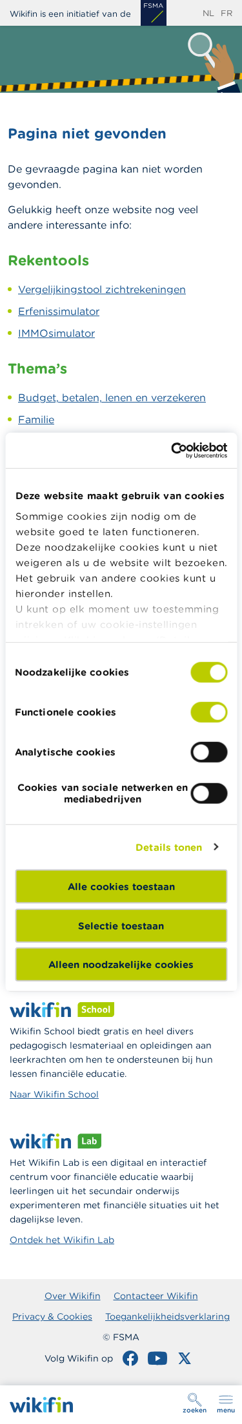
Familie (36, 419)
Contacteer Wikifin (156, 1296)
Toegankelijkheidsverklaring (167, 1316)
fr (226, 13)
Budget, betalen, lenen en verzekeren (112, 397)
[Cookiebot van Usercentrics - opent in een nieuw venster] (172, 450)
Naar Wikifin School (54, 1094)
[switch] (208, 712)
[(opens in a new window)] (153, 13)
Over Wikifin (73, 1296)
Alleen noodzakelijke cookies (121, 964)
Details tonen (169, 846)
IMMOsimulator (56, 333)
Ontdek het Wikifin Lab (62, 1240)
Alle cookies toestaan (121, 886)
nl (208, 13)
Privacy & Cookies (52, 1316)
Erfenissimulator (58, 311)
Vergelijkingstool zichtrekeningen (102, 289)
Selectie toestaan (121, 925)
